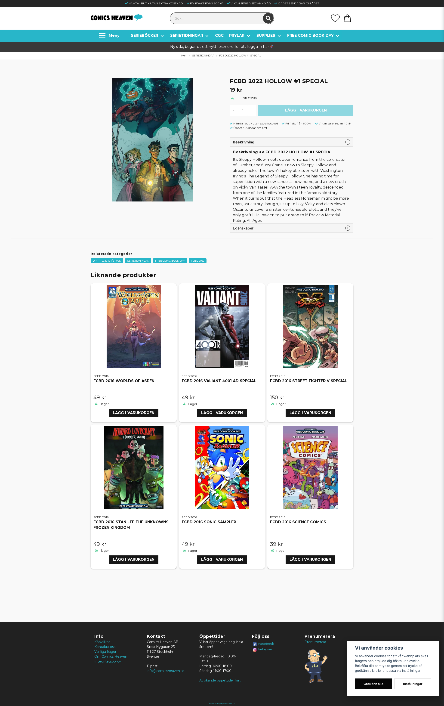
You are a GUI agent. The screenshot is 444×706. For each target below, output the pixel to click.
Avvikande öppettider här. (220, 680)
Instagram (265, 649)
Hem (184, 55)
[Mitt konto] (335, 18)
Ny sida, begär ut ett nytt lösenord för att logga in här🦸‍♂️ (222, 46)
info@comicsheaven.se (165, 671)
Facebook (266, 643)
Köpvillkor (102, 642)
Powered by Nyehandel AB (222, 704)
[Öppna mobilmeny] (109, 36)
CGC (219, 35)
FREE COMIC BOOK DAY (310, 35)
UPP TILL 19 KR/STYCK (107, 260)
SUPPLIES (265, 35)
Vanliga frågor (105, 652)
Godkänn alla (373, 684)
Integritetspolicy (107, 661)
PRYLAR (236, 35)
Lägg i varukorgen (133, 413)
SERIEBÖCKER (144, 35)
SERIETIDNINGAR (186, 35)
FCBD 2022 (197, 260)
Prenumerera (315, 642)
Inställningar (412, 684)
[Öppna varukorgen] (347, 18)
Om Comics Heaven (110, 656)
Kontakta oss (104, 647)
